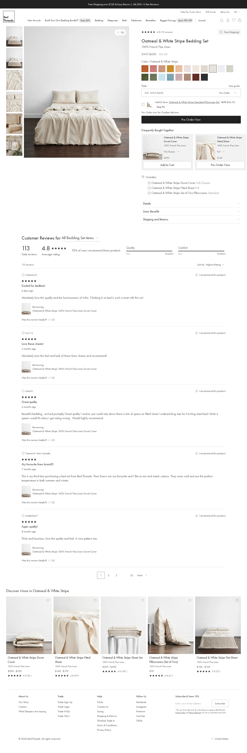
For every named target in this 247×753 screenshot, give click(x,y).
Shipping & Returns (107, 716)
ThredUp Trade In (106, 720)
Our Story (24, 702)
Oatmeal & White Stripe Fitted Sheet (229, 139)
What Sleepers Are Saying (32, 711)
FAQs (100, 702)
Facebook (141, 702)
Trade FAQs (64, 711)
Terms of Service (195, 712)
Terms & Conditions (107, 725)
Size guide (234, 86)
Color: (159, 61)
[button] (120, 32)
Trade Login (64, 706)
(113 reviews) (167, 32)
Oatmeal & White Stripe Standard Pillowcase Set (194, 102)
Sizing (100, 711)
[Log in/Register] (228, 20)
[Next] (125, 92)
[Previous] (28, 92)
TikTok (139, 720)
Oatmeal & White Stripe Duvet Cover (176, 139)
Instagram (141, 706)
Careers (23, 706)
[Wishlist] (234, 20)
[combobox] (222, 20)
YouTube (140, 716)
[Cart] (239, 20)
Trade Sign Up (65, 702)
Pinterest (140, 711)
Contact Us (102, 706)
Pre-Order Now (191, 120)
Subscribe (220, 703)
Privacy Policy (104, 730)
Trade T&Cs (64, 716)
